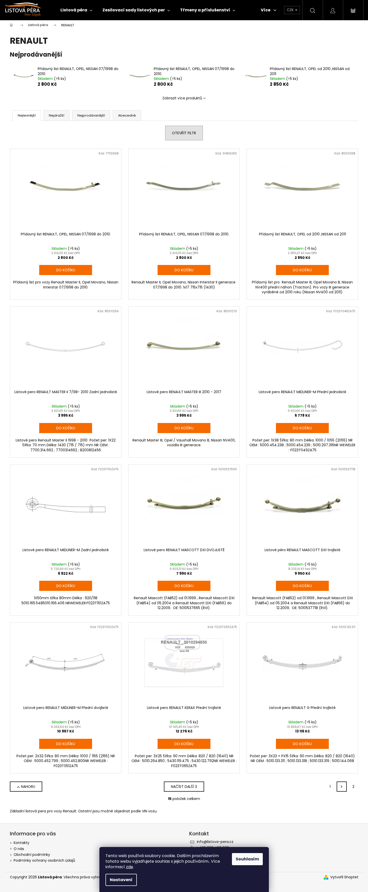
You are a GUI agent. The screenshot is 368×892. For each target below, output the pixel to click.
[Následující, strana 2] (342, 787)
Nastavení (121, 880)
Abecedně (127, 115)
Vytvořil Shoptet (344, 877)
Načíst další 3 (184, 786)
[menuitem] (76, 10)
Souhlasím (247, 859)
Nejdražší (56, 115)
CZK (291, 9)
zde (129, 867)
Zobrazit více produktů (182, 98)
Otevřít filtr (184, 133)
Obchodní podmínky (32, 854)
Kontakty (21, 842)
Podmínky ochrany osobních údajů (44, 860)
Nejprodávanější (91, 115)
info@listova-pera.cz (215, 841)
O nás (19, 848)
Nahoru (28, 786)
